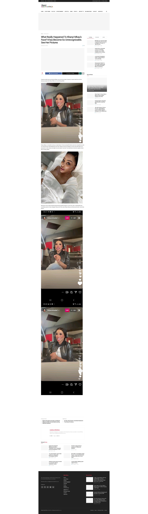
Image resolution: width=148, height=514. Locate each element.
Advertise (100, 11)
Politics (53, 11)
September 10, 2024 (44, 45)
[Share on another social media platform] (83, 73)
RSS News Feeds (88, 11)
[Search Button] (106, 11)
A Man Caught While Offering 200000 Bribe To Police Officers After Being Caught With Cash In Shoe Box (96, 88)
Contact (95, 11)
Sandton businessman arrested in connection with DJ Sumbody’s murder (55, 463)
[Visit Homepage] (47, 6)
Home (42, 11)
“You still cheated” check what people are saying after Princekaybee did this (55, 455)
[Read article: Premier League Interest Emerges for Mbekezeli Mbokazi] (67, 447)
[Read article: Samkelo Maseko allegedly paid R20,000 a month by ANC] (90, 102)
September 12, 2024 (52, 457)
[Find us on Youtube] (50, 487)
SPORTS (75, 11)
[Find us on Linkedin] (53, 487)
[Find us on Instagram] (48, 487)
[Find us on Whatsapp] (106, 1)
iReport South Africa (44, 510)
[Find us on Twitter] (103, 1)
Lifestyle (67, 11)
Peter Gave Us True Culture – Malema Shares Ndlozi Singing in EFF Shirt (101, 95)
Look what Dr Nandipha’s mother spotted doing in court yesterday (100, 57)
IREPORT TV (81, 11)
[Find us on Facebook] (42, 487)
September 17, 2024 (75, 464)
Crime (71, 11)
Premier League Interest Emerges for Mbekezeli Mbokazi (76, 447)
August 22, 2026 (91, 90)
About (96, 510)
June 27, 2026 (74, 449)
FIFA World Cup (66, 487)
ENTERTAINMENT (59, 11)
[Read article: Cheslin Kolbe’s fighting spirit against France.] (67, 463)
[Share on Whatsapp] (80, 73)
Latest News (47, 11)
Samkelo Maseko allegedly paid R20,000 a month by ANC (100, 102)
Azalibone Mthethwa (55, 430)
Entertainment (46, 33)
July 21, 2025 (51, 465)
